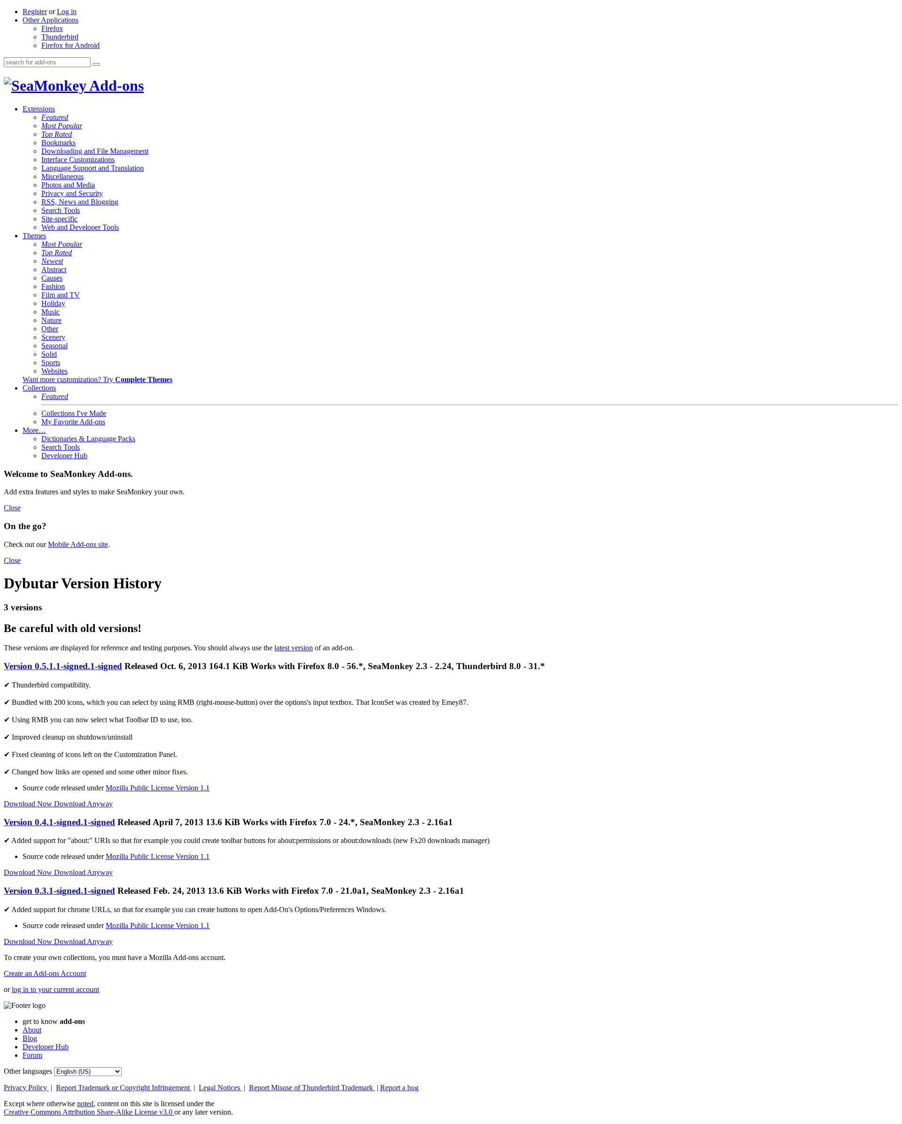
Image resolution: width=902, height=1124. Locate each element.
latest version (293, 648)
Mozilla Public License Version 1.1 (158, 788)
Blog (30, 1038)
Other (49, 329)
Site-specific (59, 219)
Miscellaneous (62, 176)
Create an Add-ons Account (45, 973)
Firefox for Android (70, 45)
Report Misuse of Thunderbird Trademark (312, 1088)
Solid (49, 354)
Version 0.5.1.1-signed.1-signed (63, 666)
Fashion (53, 286)
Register (35, 12)
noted (85, 1104)
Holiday (53, 303)
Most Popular (61, 126)
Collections (39, 388)
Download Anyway (83, 804)
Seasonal (54, 346)
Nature (51, 320)
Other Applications (50, 20)
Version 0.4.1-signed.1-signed (59, 822)
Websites (54, 371)
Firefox (52, 28)
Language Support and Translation (92, 168)
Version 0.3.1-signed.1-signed (59, 891)
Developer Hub (64, 456)
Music (50, 312)
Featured (54, 117)
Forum (32, 1055)
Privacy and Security (72, 193)
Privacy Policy (26, 1088)
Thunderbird (59, 37)
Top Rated (56, 134)
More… (34, 430)
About (32, 1030)
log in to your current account (55, 989)
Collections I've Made (73, 413)
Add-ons (115, 85)
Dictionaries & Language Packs (88, 439)
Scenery (53, 337)
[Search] (96, 64)
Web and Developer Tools (80, 227)
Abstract (53, 269)
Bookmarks (58, 143)
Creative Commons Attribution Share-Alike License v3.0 (89, 1112)
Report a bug (399, 1088)
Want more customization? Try (97, 379)
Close (12, 508)
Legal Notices (220, 1088)
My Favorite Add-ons (73, 422)
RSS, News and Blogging (79, 202)
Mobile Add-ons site (78, 544)
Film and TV (60, 295)
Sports (50, 363)
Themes (34, 236)
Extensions (39, 109)
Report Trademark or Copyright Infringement (124, 1088)
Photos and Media (68, 185)
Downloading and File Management (94, 151)
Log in (67, 12)
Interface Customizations (78, 160)
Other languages (28, 1071)
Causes (51, 278)
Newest (52, 261)
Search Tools (60, 210)
